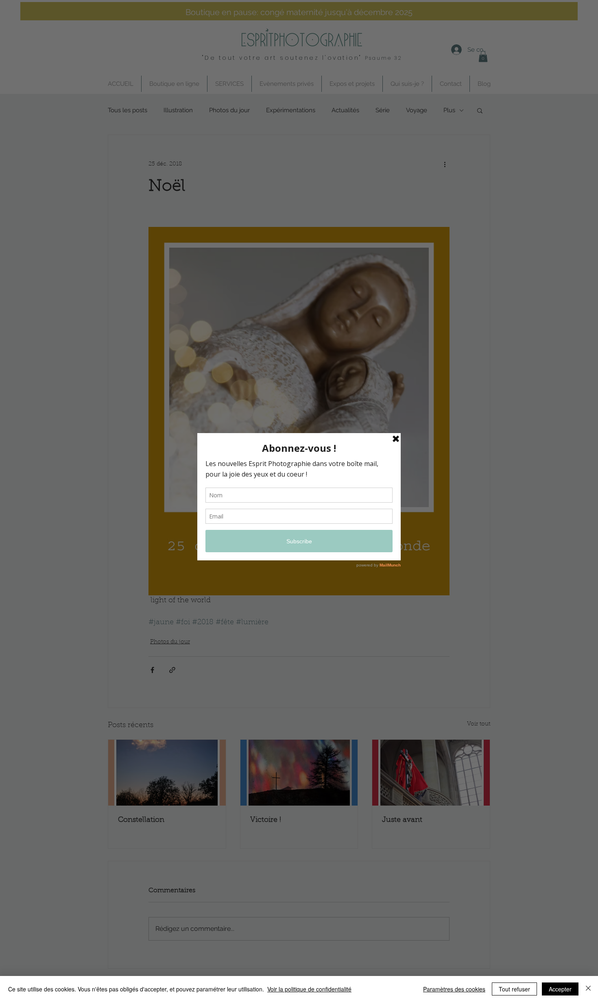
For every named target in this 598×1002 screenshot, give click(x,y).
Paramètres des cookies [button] (454, 989)
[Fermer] (588, 988)
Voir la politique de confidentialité (309, 989)
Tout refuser (514, 989)
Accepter (560, 989)
